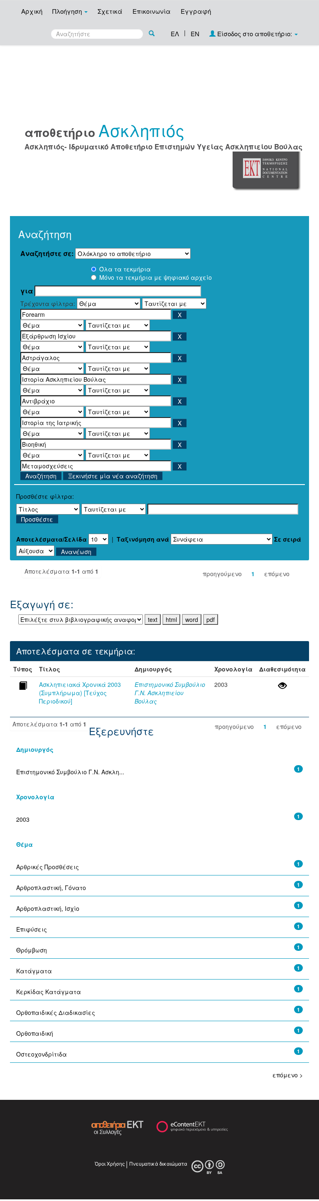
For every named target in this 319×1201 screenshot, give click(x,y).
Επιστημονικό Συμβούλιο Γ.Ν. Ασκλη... (70, 772)
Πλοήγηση (67, 11)
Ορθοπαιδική (34, 1033)
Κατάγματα (34, 971)
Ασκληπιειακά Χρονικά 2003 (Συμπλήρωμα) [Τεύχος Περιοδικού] (80, 692)
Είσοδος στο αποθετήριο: (255, 33)
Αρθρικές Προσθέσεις (47, 867)
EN (195, 33)
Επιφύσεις (31, 929)
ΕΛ (175, 33)
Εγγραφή (196, 11)
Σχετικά (110, 11)
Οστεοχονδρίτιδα (41, 1054)
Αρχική (31, 11)
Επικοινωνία (152, 11)
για (26, 291)
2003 (22, 819)
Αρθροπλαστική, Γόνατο (51, 887)
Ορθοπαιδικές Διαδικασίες (55, 1012)
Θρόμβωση (31, 950)
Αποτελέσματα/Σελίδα (51, 539)
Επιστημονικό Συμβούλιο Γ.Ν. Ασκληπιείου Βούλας (170, 692)
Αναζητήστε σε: (47, 253)
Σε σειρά (287, 539)
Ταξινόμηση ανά (143, 539)
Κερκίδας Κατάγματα (48, 991)
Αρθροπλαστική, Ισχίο (47, 908)
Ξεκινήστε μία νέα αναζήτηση (112, 476)
